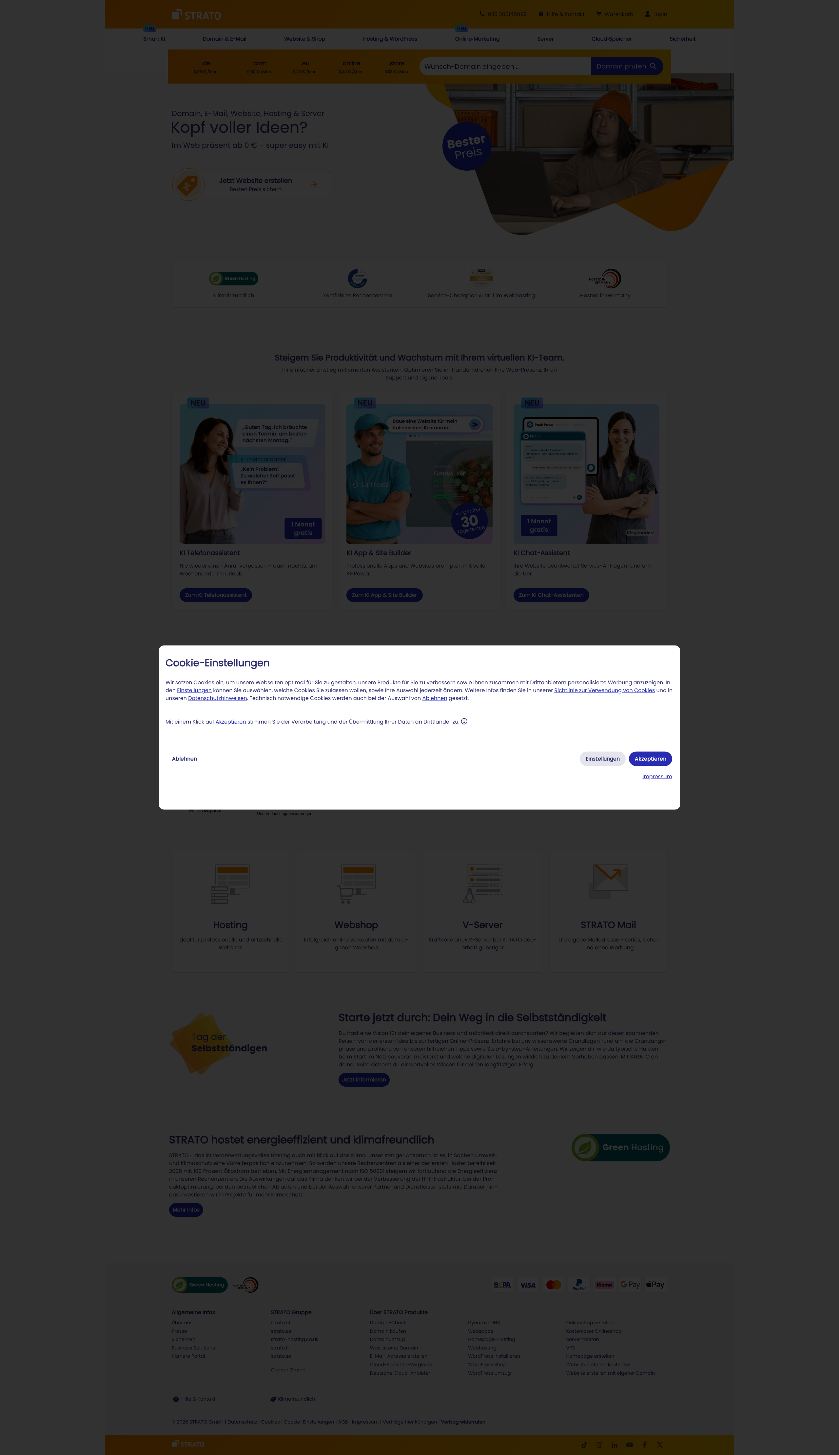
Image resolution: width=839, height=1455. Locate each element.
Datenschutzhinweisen (217, 698)
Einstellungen (194, 690)
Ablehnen (434, 698)
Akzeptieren (231, 722)
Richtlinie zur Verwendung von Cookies (604, 690)
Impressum (657, 776)
